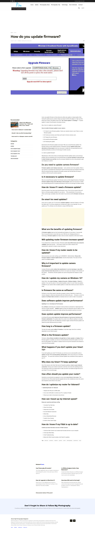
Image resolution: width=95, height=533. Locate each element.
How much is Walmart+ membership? (21, 129)
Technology (65, 4)
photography (69, 440)
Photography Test (15, 151)
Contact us (20, 527)
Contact (80, 4)
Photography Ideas (45, 4)
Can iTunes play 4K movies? (43, 468)
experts (56, 440)
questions (76, 440)
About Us (25, 527)
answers (51, 440)
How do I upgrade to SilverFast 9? (45, 480)
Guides (36, 4)
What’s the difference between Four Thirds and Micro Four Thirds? (26, 124)
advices (46, 440)
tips (80, 440)
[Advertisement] (47, 22)
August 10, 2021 (14, 40)
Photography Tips (55, 4)
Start (12, 527)
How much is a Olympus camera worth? (22, 136)
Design (12, 143)
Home (32, 4)
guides (60, 440)
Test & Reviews (73, 4)
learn (64, 440)
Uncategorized (14, 158)
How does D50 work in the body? (70, 480)
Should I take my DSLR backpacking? (21, 133)
